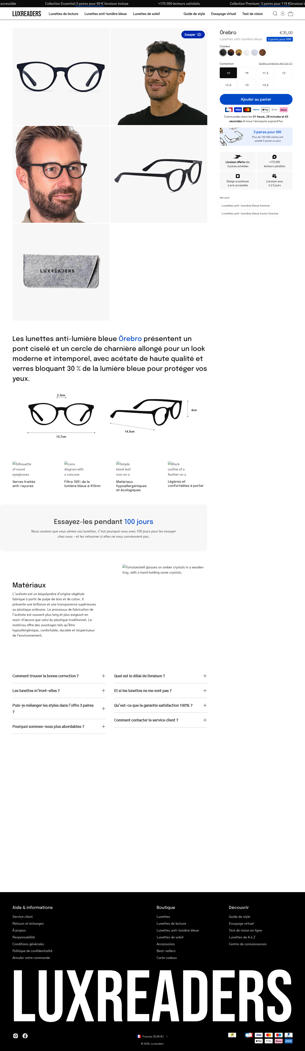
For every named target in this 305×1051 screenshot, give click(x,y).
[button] (275, 13)
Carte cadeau (167, 957)
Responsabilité (23, 937)
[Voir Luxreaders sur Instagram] (15, 1036)
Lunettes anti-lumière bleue (178, 930)
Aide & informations (32, 907)
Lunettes (163, 916)
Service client (22, 916)
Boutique (166, 907)
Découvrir (239, 907)
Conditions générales (28, 943)
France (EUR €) (153, 1036)
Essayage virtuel (241, 923)
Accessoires (166, 943)
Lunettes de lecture (171, 923)
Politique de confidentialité (32, 950)
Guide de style (239, 916)
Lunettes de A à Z (242, 937)
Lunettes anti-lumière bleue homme (246, 205)
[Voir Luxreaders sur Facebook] (25, 1036)
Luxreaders (157, 1043)
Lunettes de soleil (170, 937)
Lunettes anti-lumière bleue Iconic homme (250, 213)
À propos (19, 930)
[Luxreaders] (26, 13)
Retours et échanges (28, 923)
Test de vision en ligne (245, 930)
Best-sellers (166, 950)
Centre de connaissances (248, 943)
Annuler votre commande (31, 957)
